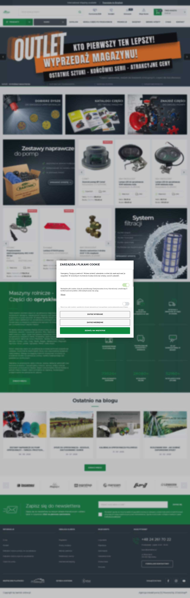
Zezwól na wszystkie (95, 330)
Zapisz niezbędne (95, 322)
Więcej (63, 294)
